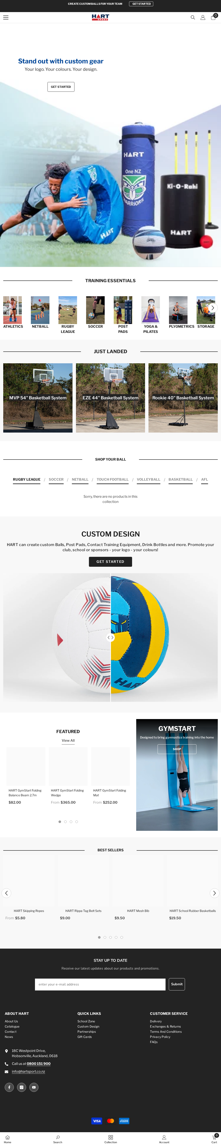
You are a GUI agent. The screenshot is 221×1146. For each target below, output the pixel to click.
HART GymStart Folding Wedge (67, 793)
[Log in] (202, 17)
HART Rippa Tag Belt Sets (83, 911)
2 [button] (108, 250)
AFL (204, 479)
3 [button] (113, 250)
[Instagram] (21, 1087)
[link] (58, 1139)
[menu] (5, 17)
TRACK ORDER (141, 3)
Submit (177, 984)
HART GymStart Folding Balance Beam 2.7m (25, 793)
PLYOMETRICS (178, 326)
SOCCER (95, 326)
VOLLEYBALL (148, 479)
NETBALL (40, 326)
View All (68, 740)
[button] (5, 145)
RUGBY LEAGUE (68, 329)
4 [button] (117, 250)
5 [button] (121, 937)
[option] (110, 4)
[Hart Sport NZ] (12, 310)
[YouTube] (33, 1087)
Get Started (61, 86)
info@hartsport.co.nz (28, 1071)
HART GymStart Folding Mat (109, 793)
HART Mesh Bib (138, 911)
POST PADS (123, 329)
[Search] (193, 17)
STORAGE (205, 326)
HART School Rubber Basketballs (193, 911)
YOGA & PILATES (150, 329)
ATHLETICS (12, 326)
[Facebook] (9, 1087)
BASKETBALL (181, 479)
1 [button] (103, 250)
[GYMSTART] (177, 775)
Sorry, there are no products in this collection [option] (110, 499)
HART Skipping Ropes (29, 911)
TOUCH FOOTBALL (113, 479)
